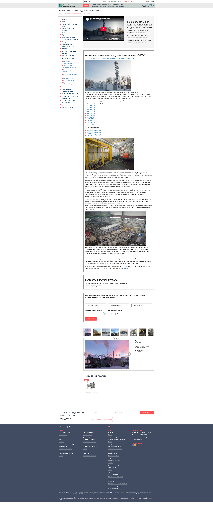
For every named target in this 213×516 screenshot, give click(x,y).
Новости (64, 22)
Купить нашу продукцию (69, 105)
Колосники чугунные (64, 451)
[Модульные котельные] (91, 385)
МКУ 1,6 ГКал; (91, 113)
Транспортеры (63, 446)
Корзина (64, 87)
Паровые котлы (63, 434)
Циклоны (61, 441)
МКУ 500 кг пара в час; (94, 132)
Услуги (85, 448)
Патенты (64, 32)
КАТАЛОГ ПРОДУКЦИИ (69, 51)
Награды (64, 42)
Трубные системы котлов (90, 446)
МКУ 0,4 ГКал (91, 105)
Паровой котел (68, 78)
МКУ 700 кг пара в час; (94, 134)
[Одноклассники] (135, 445)
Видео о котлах (66, 98)
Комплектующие (87, 444)
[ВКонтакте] (133, 445)
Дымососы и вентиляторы (66, 453)
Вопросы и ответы (67, 107)
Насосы (61, 455)
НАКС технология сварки (69, 37)
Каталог (86, 5)
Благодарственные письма (70, 39)
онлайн (125, 268)
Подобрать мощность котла (115, 4)
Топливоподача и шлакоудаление (68, 444)
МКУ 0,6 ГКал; (91, 107)
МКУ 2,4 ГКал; (91, 119)
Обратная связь (66, 89)
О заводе (94, 4)
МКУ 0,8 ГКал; (91, 109)
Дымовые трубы (87, 437)
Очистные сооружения (89, 455)
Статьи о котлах (68, 58)
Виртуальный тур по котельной (115, 6)
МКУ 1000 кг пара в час (94, 136)
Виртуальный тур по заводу (99, 6)
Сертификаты (66, 35)
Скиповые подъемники (65, 448)
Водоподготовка (87, 434)
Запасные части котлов (89, 441)
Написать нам (113, 427)
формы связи (132, 498)
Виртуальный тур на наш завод (116, 437)
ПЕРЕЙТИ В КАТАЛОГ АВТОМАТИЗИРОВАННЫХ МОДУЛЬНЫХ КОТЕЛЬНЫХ (109, 58)
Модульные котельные (91, 392)
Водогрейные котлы (64, 432)
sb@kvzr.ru (150, 4)
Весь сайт (87, 1)
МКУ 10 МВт (90, 124)
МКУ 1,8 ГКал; (91, 115)
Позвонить (126, 427)
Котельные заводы (69, 80)
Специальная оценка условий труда (117, 483)
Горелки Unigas (87, 451)
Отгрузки (64, 49)
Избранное (63, 426)
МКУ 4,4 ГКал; (91, 123)
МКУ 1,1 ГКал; (91, 111)
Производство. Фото (68, 46)
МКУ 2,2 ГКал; (91, 117)
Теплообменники (88, 432)
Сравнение (72, 426)
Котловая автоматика (89, 439)
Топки (60, 439)
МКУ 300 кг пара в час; (94, 130)
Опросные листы (102, 4)
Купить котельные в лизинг (70, 96)
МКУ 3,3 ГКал (91, 121)
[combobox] (95, 305)
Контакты (64, 53)
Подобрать (91, 319)
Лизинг (87, 380)
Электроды (86, 453)
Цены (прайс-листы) (68, 56)
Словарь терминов (67, 91)
